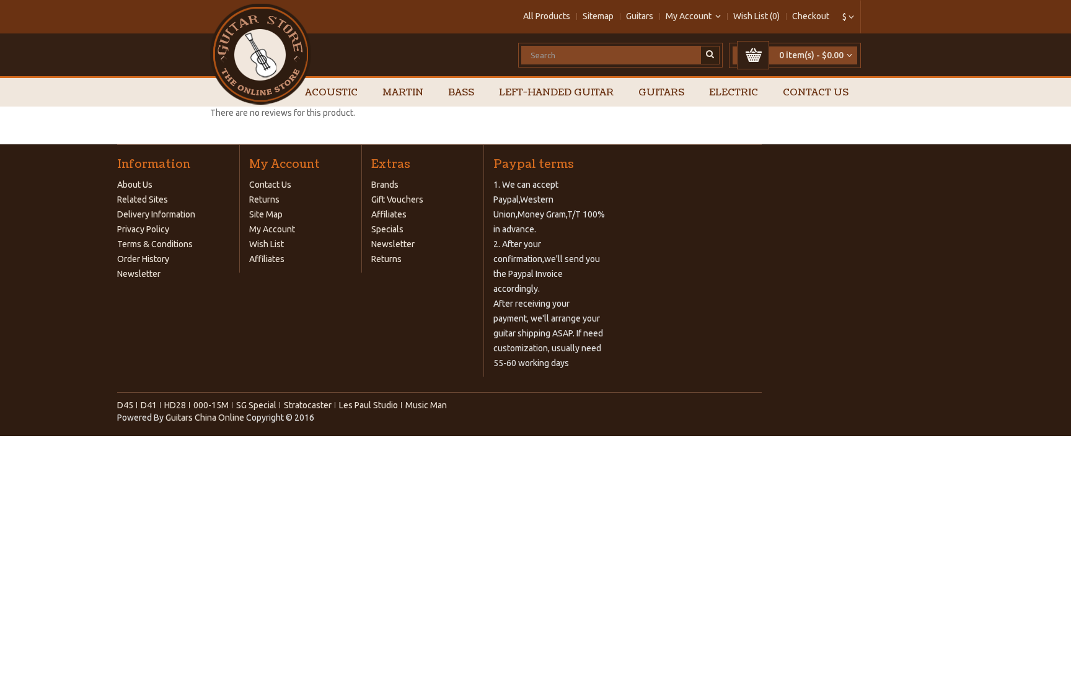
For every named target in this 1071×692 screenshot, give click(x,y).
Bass (461, 92)
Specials (387, 229)
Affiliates (266, 259)
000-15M (211, 405)
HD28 (175, 405)
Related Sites (142, 199)
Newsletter (139, 274)
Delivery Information (156, 214)
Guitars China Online (204, 418)
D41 (149, 405)
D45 (125, 405)
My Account (272, 229)
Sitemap (598, 16)
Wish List (266, 244)
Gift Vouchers (397, 199)
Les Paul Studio (368, 405)
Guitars (639, 16)
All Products (546, 16)
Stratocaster (308, 405)
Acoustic (331, 92)
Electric (733, 92)
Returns (264, 199)
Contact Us (815, 92)
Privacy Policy (143, 229)
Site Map (266, 214)
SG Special (256, 405)
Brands (385, 185)
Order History (143, 259)
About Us (134, 185)
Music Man (426, 405)
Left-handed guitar (556, 92)
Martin (402, 92)
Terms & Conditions (155, 244)
